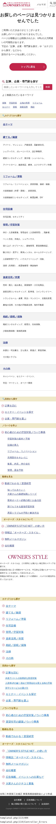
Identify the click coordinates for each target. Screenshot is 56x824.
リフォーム (37, 103)
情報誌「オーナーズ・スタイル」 (23, 532)
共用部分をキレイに (17, 457)
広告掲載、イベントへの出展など (25, 777)
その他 (9, 658)
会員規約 (45, 804)
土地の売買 (25, 103)
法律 (8, 651)
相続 (32, 107)
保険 (4, 103)
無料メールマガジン (15, 539)
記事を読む (11, 405)
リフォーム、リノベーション (22, 451)
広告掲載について (34, 800)
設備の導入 (13, 445)
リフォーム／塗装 (16, 619)
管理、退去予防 (15, 470)
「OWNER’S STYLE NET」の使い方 (25, 526)
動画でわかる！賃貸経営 (18, 483)
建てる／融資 (13, 612)
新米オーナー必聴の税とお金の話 (24, 500)
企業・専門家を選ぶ (15, 418)
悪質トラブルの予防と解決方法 (23, 513)
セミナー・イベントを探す (19, 412)
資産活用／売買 (15, 638)
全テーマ (11, 606)
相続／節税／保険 (16, 645)
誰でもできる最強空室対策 (20, 506)
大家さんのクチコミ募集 (20, 783)
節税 (15, 107)
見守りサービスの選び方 (16, 688)
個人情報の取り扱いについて (23, 804)
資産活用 (24, 107)
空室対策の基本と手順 (18, 438)
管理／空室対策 (15, 632)
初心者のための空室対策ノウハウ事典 (25, 432)
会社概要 (9, 545)
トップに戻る (28, 66)
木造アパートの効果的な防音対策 (21, 678)
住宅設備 (11, 625)
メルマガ (41, 4)
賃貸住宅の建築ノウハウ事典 (22, 721)
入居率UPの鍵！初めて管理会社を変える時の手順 (28, 683)
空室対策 (13, 103)
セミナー (6, 107)
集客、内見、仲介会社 (18, 464)
